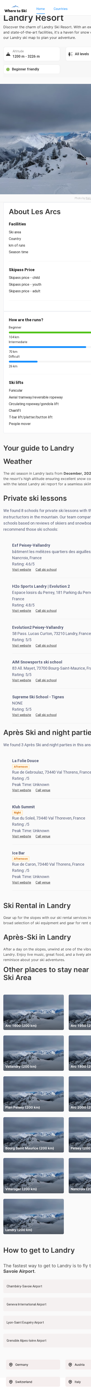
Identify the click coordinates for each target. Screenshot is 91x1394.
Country (15, 239)
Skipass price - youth (25, 284)
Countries (61, 9)
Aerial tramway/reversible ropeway (36, 397)
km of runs (17, 245)
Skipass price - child (24, 278)
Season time (18, 252)
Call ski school (46, 570)
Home (40, 9)
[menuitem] (40, 9)
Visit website (21, 570)
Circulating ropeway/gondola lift (34, 404)
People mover (20, 424)
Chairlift (15, 410)
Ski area (15, 232)
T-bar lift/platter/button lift (31, 417)
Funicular (16, 390)
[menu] (59, 9)
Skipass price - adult (24, 291)
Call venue (43, 790)
